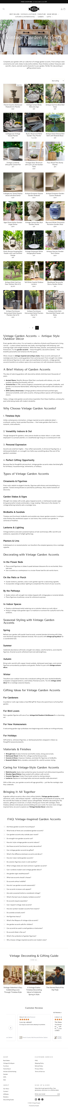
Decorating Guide (8, 1099)
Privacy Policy (39, 1069)
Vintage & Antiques (28, 14)
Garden (41, 17)
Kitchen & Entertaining (25, 17)
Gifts (49, 17)
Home (33, 33)
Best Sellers (14, 14)
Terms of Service (40, 1071)
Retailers (5, 1097)
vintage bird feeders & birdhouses (42, 715)
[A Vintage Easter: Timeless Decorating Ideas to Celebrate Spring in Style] (34, 975)
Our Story (6, 1088)
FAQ (36, 1060)
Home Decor (7, 1069)
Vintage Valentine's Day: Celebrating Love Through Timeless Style (13, 989)
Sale (4, 1080)
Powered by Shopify (34, 1105)
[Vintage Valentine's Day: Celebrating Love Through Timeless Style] (13, 975)
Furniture (42, 14)
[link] (34, 1037)
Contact (5, 1091)
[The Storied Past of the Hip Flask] (55, 975)
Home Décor (52, 14)
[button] (10, 1027)
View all (34, 960)
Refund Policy (39, 1066)
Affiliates (6, 1094)
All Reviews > (57, 1012)
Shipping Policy (39, 1063)
